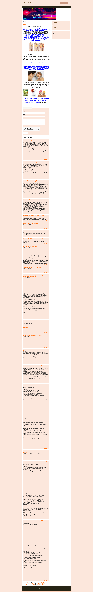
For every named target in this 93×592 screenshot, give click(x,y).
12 (36, 582)
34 (42, 583)
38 (26, 584)
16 (41, 582)
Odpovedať (45, 159)
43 (32, 584)
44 (33, 584)
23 (28, 583)
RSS (40, 588)
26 (32, 583)
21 (26, 583)
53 (44, 584)
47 (37, 584)
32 (39, 583)
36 (44, 583)
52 (43, 584)
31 (38, 583)
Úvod (23, 21)
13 (37, 582)
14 (38, 582)
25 (31, 583)
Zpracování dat (37, 588)
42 (31, 584)
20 (46, 582)
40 (28, 584)
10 (33, 582)
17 (42, 582)
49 (39, 584)
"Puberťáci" (27, 3)
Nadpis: (24, 114)
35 (43, 583)
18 (43, 582)
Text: (24, 118)
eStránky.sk (27, 588)
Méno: (24, 111)
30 (37, 583)
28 (34, 583)
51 (42, 584)
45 (34, 584)
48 (38, 584)
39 (27, 584)
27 (33, 583)
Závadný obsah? (31, 588)
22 (27, 583)
